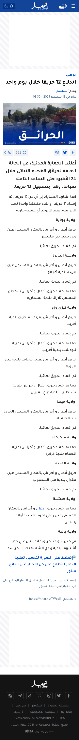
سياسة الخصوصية (42, 712)
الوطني (71, 75)
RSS (62, 718)
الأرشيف (18, 712)
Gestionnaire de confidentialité (34, 718)
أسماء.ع (62, 91)
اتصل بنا (66, 712)
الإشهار (37, 705)
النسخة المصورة (58, 705)
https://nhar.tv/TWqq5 (45, 599)
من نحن (21, 705)
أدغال (41, 509)
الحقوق (55, 725)
